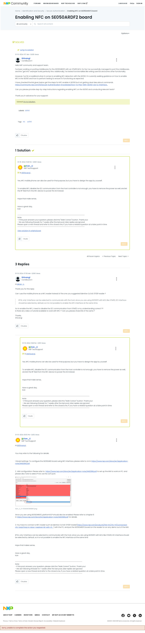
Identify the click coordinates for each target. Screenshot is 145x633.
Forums (37, 3)
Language (122, 3)
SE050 (27, 111)
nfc (24, 122)
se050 (29, 122)
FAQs (132, 3)
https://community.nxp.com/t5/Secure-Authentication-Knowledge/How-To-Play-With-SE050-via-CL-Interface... (61, 85)
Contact (46, 615)
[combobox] (81, 23)
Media (37, 615)
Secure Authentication (55, 11)
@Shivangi (26, 173)
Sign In (139, 3)
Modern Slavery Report (35, 621)
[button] (116, 60)
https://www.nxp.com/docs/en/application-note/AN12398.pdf (71, 471)
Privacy (5, 621)
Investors (28, 615)
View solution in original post (29, 231)
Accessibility (48, 621)
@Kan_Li (20, 284)
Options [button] (124, 33)
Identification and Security (33, 11)
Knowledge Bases (51, 3)
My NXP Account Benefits (63, 615)
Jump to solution (27, 50)
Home (17, 11)
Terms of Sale (22, 621)
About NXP (7, 615)
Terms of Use (13, 621)
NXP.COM (81, 3)
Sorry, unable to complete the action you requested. (23, 628)
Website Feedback (59, 621)
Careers (18, 615)
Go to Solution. (29, 102)
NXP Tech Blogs (68, 3)
